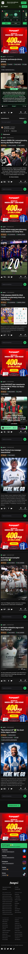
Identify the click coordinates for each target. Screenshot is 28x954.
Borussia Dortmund (18, 934)
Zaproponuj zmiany (6, 887)
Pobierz (24, 2)
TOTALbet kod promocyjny (7, 914)
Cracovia (4, 928)
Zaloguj (24, 6)
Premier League (18, 899)
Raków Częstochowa (6, 935)
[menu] (2, 6)
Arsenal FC (17, 919)
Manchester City (18, 925)
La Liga (16, 901)
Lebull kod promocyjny (6, 896)
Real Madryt (17, 928)
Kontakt (16, 887)
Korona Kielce (5, 939)
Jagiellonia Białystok (6, 930)
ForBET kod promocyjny (7, 912)
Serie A (16, 905)
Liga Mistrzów (17, 908)
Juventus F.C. (17, 937)
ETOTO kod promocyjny (7, 894)
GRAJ (6, 23)
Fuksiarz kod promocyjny (7, 901)
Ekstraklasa (17, 894)
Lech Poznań (4, 923)
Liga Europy (17, 910)
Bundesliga (17, 903)
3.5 (11, 20)
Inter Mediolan (17, 939)
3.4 (17, 20)
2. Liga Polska (17, 897)
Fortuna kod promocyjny (7, 905)
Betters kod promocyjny (7, 908)
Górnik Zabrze (5, 925)
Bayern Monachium (18, 932)
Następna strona (13, 805)
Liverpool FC (17, 923)
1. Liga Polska (17, 896)
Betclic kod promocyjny (7, 910)
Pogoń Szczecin (5, 932)
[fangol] (14, 883)
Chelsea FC (17, 921)
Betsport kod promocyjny (7, 897)
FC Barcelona (17, 930)
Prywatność (17, 889)
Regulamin (4, 889)
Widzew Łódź (4, 934)
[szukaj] (20, 6)
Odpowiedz (14, 131)
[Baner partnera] (14, 40)
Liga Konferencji (18, 912)
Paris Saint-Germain (18, 935)
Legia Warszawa (5, 919)
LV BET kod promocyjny (6, 903)
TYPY (15, 23)
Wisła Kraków (4, 921)
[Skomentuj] (24, 189)
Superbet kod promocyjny (7, 899)
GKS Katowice (5, 937)
